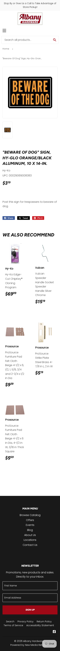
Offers (30, 520)
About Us (30, 535)
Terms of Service (13, 625)
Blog (30, 530)
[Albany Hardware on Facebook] (54, 632)
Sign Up (30, 609)
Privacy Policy (26, 621)
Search (10, 621)
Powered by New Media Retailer (28, 645)
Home (5, 48)
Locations (30, 540)
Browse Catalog (30, 515)
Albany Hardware (33, 641)
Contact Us (30, 545)
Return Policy (44, 621)
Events (30, 525)
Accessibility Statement (40, 625)
